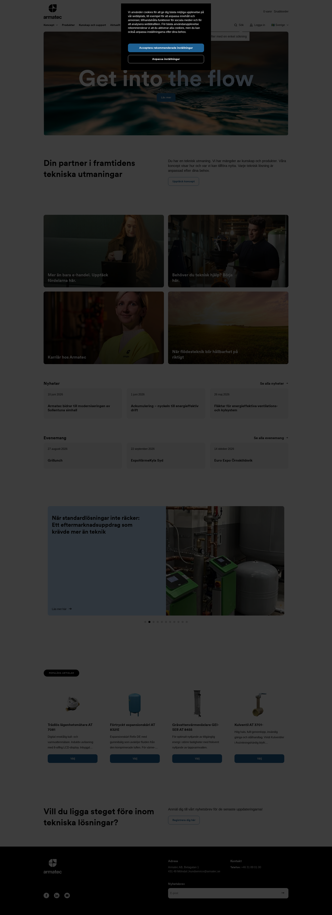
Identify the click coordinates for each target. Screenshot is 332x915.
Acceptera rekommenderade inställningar (166, 47)
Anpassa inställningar (166, 59)
